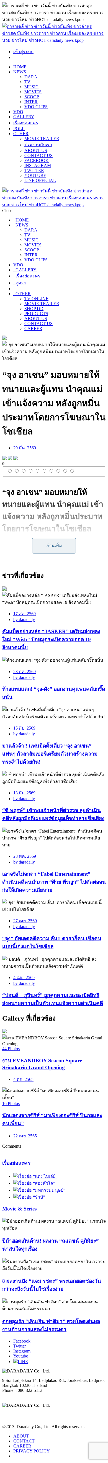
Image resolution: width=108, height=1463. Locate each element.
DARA (30, 76)
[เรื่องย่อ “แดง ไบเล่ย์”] (35, 1176)
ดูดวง (19, 282)
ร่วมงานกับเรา (38, 144)
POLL (19, 128)
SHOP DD (33, 308)
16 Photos (11, 1103)
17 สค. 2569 (24, 613)
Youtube (20, 1356)
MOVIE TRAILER (41, 138)
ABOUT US (35, 150)
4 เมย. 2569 (24, 977)
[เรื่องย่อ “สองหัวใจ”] (34, 1183)
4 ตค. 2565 (23, 1079)
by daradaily (24, 619)
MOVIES (33, 91)
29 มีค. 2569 (24, 447)
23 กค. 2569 (24, 671)
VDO (18, 111)
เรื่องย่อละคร (25, 122)
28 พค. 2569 (24, 856)
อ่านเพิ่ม (54, 545)
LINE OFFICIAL (40, 180)
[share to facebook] (4, 458)
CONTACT (24, 1441)
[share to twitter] (10, 458)
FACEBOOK (36, 160)
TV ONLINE (36, 298)
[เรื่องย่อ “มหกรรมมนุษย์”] (39, 1190)
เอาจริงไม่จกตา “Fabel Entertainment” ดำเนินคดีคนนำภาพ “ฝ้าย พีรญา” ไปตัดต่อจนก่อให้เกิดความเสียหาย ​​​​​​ (54, 882)
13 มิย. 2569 (24, 792)
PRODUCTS (36, 313)
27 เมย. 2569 (25, 920)
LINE (23, 1361)
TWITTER (34, 170)
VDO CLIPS (36, 106)
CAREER (33, 328)
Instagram (21, 1351)
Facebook (21, 1341)
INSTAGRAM (37, 165)
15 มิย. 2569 (24, 728)
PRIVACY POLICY (31, 1451)
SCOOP (31, 96)
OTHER (21, 133)
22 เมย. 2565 (25, 1136)
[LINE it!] (15, 458)
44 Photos (11, 1048)
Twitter (19, 1346)
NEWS (19, 71)
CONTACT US (38, 155)
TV (27, 81)
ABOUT (21, 1436)
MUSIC (31, 86)
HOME (20, 67)
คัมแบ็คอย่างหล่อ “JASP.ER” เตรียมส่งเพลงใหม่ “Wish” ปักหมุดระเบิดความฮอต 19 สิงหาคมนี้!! (51, 639)
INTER (31, 101)
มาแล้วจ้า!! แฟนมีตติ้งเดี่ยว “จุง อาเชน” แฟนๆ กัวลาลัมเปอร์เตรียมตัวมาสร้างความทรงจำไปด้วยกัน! (49, 754)
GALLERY (23, 116)
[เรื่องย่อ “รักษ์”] (29, 1197)
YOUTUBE (35, 175)
